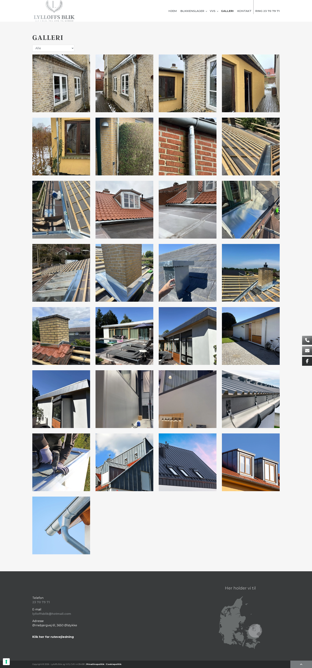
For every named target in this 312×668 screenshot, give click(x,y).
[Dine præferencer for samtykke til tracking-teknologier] (6, 661)
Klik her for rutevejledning (53, 637)
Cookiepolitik (114, 664)
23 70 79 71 (41, 602)
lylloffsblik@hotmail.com (51, 613)
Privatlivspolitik (95, 664)
